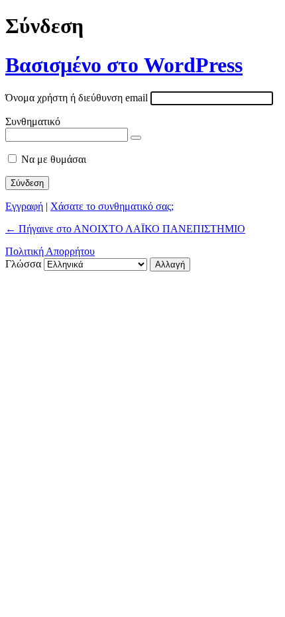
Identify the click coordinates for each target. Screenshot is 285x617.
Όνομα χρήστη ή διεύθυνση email (76, 97)
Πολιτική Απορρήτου (50, 251)
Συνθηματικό (32, 121)
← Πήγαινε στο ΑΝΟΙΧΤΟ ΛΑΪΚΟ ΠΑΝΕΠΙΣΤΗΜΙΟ (125, 228)
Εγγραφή (24, 206)
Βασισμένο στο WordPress (124, 65)
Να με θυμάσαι (53, 159)
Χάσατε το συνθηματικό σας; (112, 206)
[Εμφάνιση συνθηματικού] (136, 138)
